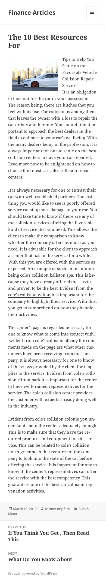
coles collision (63, 170)
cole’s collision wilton (29, 294)
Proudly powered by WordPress (32, 573)
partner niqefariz (57, 508)
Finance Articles (31, 12)
